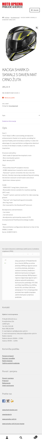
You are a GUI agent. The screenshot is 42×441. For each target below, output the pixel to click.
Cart (32, 436)
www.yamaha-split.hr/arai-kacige (13, 424)
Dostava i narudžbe (8, 358)
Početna (6, 17)
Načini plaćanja (7, 361)
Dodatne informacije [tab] (9, 121)
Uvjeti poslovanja (8, 385)
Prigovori (5, 381)
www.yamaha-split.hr (9, 419)
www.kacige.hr (7, 414)
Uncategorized (15, 17)
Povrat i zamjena (8, 378)
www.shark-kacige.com (9, 410)
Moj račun (7, 437)
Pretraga (21, 437)
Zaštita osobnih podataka (11, 363)
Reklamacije (6, 383)
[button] (36, 27)
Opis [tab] (3, 115)
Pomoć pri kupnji (8, 356)
